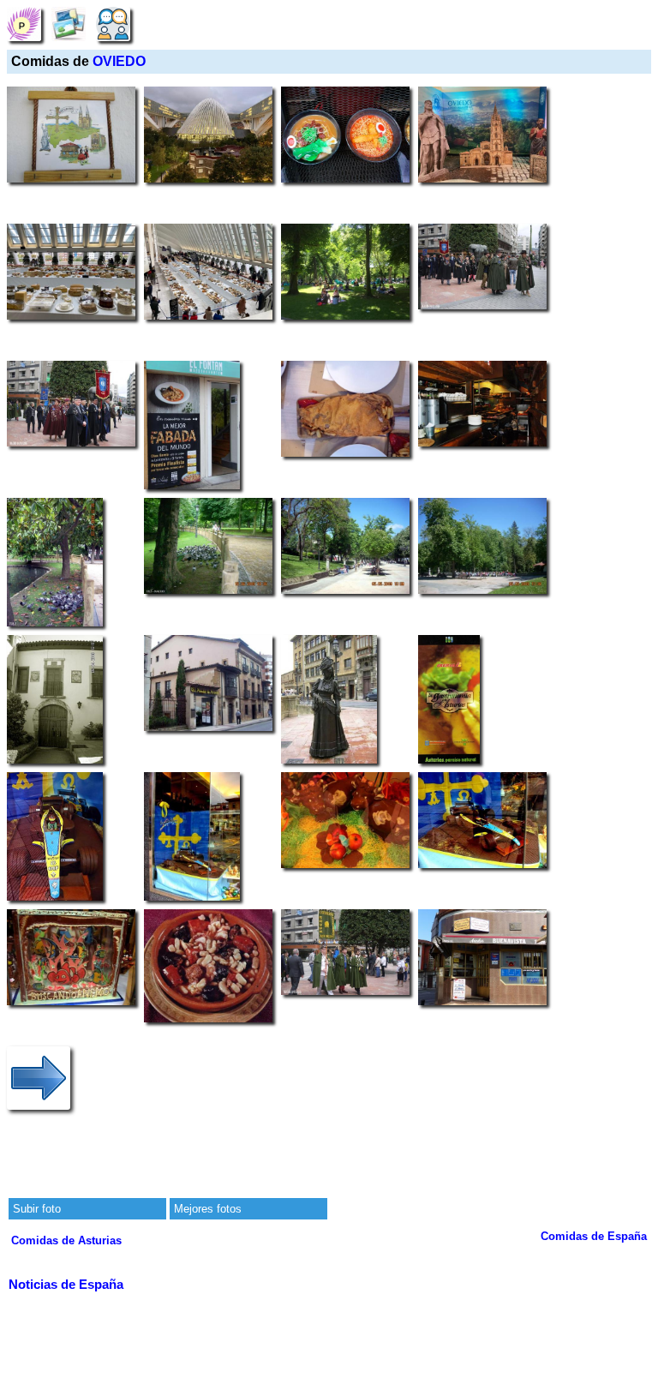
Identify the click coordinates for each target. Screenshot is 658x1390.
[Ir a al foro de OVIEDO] (113, 23)
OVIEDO (119, 61)
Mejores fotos (208, 1208)
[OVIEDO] (24, 23)
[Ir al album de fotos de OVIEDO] (68, 23)
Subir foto (37, 1208)
